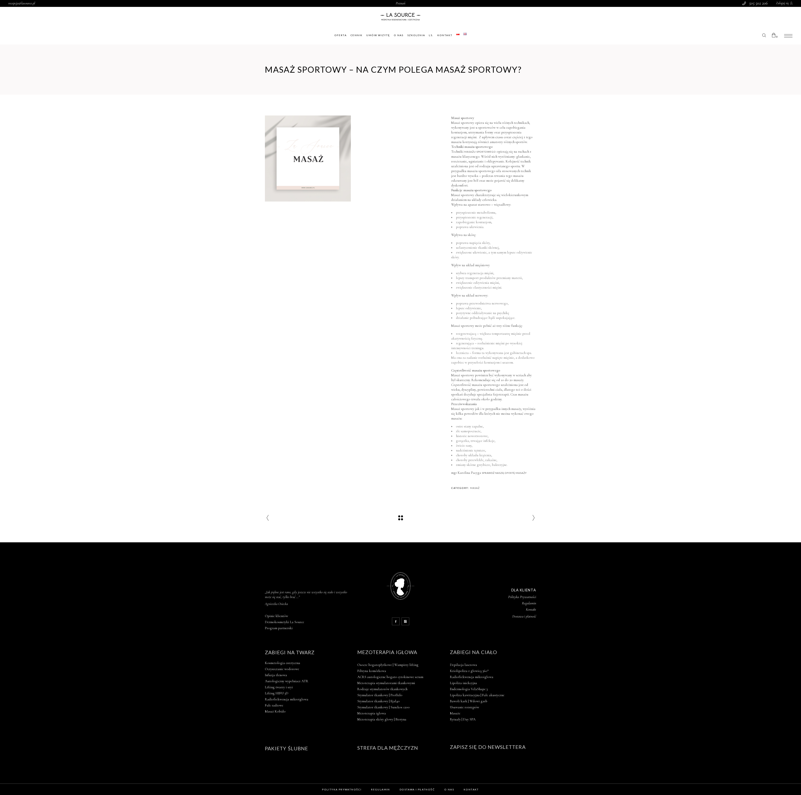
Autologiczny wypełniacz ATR (286, 681)
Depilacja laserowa (463, 665)
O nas (449, 789)
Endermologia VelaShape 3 (469, 689)
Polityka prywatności (341, 789)
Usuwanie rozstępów (464, 707)
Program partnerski (279, 628)
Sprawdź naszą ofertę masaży (504, 472)
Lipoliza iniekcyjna (463, 683)
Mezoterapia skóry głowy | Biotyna (381, 719)
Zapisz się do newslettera (488, 747)
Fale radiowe (274, 705)
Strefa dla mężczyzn (387, 748)
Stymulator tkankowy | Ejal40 (378, 701)
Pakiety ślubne (286, 748)
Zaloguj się (782, 3)
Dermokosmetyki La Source (284, 622)
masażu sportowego (480, 151)
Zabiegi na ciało (473, 652)
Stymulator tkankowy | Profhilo (379, 695)
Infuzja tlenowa (276, 675)
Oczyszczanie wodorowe (282, 669)
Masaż (475, 487)
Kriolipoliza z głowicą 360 (469, 671)
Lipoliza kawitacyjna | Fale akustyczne (477, 695)
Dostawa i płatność (417, 789)
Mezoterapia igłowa (387, 652)
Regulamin (529, 603)
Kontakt (531, 609)
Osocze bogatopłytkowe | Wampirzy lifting (387, 665)
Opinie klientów (276, 616)
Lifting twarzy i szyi (279, 687)
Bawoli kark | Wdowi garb (468, 701)
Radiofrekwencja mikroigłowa (286, 699)
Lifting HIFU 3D (276, 693)
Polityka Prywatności (522, 597)
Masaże (455, 713)
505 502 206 (758, 3)
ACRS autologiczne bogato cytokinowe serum (390, 677)
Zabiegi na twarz (290, 652)
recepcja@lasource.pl (21, 3)
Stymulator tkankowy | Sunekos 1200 (383, 707)
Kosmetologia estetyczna (282, 663)
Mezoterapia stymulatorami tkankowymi (386, 683)
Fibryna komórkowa (371, 671)
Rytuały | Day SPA (463, 719)
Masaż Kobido (275, 711)
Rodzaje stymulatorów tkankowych (382, 689)
